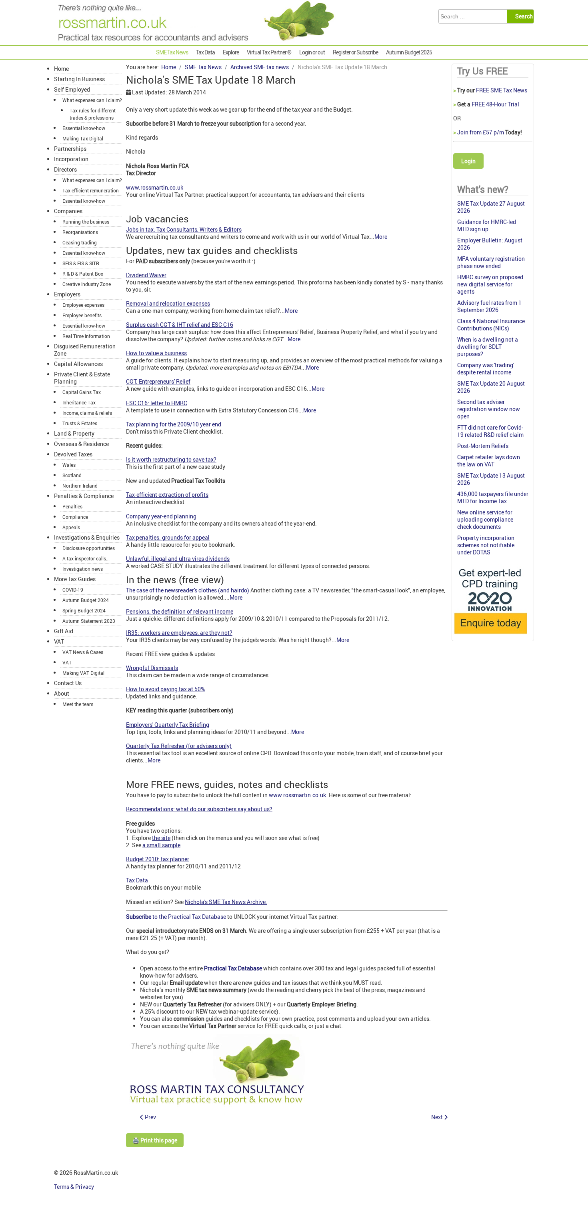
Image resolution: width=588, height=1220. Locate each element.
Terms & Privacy (74, 1186)
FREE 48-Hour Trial (495, 104)
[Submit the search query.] (522, 16)
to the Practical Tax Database (176, 916)
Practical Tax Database (233, 968)
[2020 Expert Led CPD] (490, 636)
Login (468, 161)
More (380, 236)
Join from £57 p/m (480, 132)
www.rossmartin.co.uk (154, 187)
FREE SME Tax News (501, 90)
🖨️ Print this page (154, 1140)
